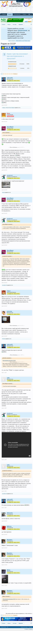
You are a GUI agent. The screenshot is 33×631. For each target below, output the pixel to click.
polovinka (9, 311)
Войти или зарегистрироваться (23, 1)
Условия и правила (28, 629)
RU (7, 627)
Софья (3, 107)
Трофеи (24, 14)
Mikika (8, 570)
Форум (9, 14)
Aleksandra (10, 513)
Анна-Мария (11, 107)
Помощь (30, 627)
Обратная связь (24, 627)
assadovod (4, 285)
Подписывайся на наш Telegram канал (23, 40)
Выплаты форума (12, 40)
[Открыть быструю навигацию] (31, 24)
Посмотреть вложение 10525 (9, 599)
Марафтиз (9, 539)
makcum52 (10, 77)
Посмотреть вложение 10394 (9, 360)
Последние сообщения (6, 16)
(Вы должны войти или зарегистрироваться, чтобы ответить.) (19, 613)
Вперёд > (15, 73)
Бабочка (9, 526)
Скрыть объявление (30, 28)
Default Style (3, 627)
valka (8, 377)
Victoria (3, 338)
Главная (4, 14)
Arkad (7, 107)
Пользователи (17, 14)
